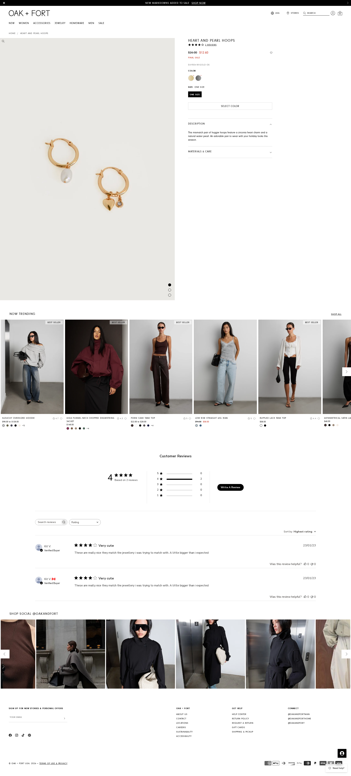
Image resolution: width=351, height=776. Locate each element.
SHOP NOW (199, 3)
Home (12, 33)
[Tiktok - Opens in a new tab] (23, 736)
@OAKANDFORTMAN (299, 714)
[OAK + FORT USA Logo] (29, 13)
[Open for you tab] (342, 753)
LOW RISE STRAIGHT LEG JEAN (211, 418)
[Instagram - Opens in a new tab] (16, 736)
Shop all (336, 314)
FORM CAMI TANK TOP (143, 418)
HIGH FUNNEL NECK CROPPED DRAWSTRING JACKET (90, 420)
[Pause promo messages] (4, 2)
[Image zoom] (3, 42)
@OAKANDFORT (296, 723)
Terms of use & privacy (53, 763)
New (12, 23)
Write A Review (230, 487)
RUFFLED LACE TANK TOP (273, 418)
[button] (348, 3)
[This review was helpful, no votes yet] (305, 564)
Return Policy (240, 718)
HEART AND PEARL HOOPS (34, 33)
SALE (101, 23)
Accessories (41, 23)
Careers (181, 727)
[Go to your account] (332, 13)
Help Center (239, 714)
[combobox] (85, 522)
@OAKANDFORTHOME (299, 718)
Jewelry (60, 23)
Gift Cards (238, 727)
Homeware (77, 23)
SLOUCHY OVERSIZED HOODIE (18, 418)
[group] (32, 375)
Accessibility (184, 736)
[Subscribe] (64, 718)
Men (91, 23)
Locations (182, 723)
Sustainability (184, 732)
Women (24, 23)
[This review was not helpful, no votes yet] (312, 564)
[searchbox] (48, 522)
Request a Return (242, 723)
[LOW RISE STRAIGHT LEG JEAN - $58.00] (225, 367)
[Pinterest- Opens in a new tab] (29, 736)
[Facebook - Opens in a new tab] (10, 736)
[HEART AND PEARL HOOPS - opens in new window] (87, 169)
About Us (181, 714)
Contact (181, 718)
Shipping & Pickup (242, 732)
